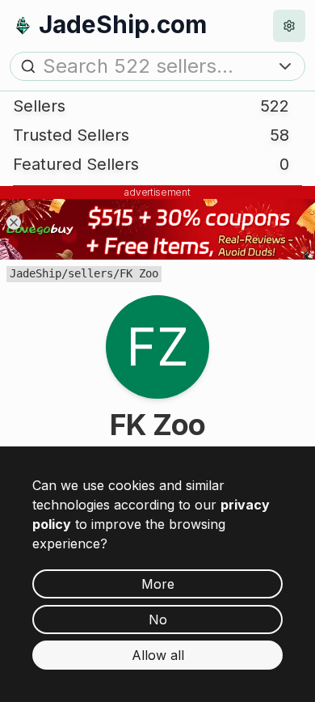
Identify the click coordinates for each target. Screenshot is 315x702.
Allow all (158, 655)
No (158, 619)
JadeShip (35, 273)
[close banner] (13, 222)
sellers (90, 273)
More (157, 584)
